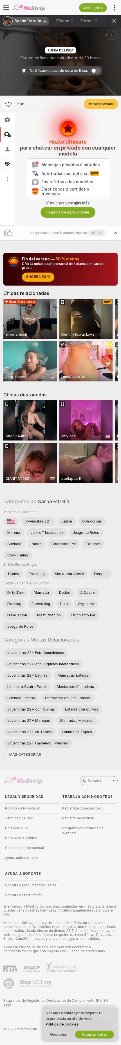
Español (94, 781)
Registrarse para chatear (67, 212)
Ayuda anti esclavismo (23, 858)
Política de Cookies (21, 838)
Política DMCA (16, 828)
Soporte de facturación (23, 895)
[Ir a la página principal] (36, 8)
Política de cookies (62, 1024)
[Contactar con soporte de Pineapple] (9, 983)
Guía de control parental (24, 848)
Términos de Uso (19, 818)
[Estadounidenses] (11, 521)
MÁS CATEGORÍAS (25, 754)
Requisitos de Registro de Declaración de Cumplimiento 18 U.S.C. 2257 (56, 1003)
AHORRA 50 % (38, 277)
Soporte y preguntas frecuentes (31, 885)
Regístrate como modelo (82, 808)
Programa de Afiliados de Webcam (83, 830)
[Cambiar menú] (6, 7)
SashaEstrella (53, 501)
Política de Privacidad (23, 808)
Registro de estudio (78, 818)
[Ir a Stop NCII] (36, 983)
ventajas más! (77, 203)
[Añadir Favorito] (8, 104)
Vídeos (64, 20)
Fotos (89, 20)
